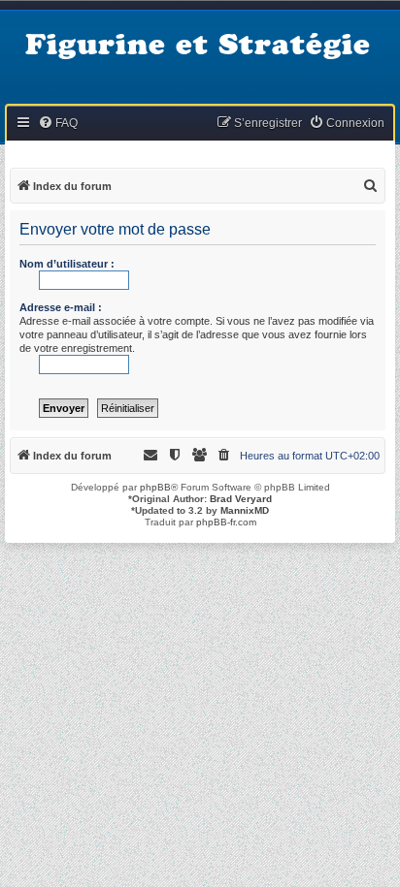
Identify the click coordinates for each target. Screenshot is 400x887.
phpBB (155, 487)
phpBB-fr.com (226, 522)
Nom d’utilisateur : (67, 263)
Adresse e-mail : (60, 307)
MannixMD (244, 510)
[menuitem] (58, 124)
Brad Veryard (241, 498)
